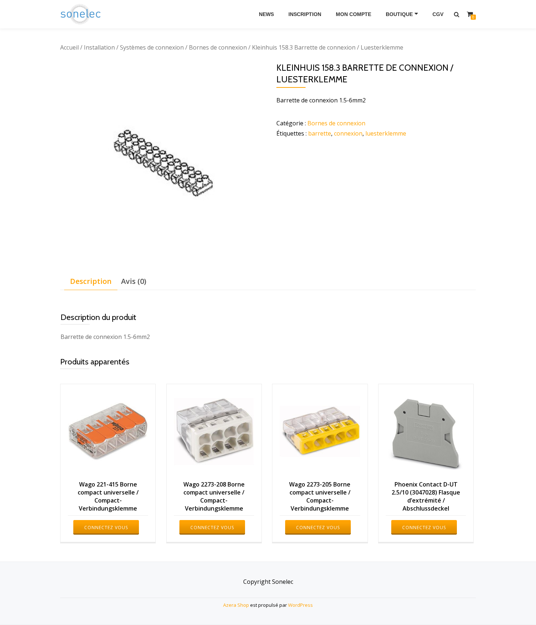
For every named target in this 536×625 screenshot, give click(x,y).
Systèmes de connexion (152, 47)
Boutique (399, 14)
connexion (348, 133)
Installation (99, 47)
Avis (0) (133, 281)
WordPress (300, 605)
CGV (437, 14)
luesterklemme (385, 133)
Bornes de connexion (218, 47)
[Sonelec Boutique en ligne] (82, 14)
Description (91, 281)
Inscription (304, 14)
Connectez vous (106, 527)
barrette (319, 133)
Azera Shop (236, 605)
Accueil (69, 47)
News (266, 14)
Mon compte (353, 14)
